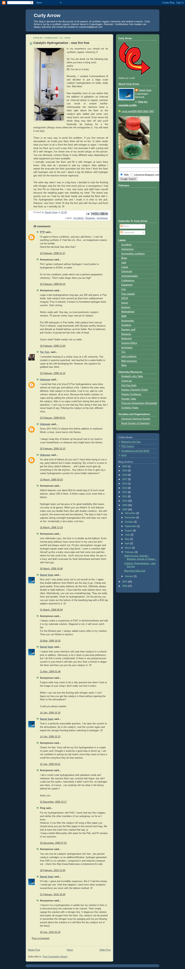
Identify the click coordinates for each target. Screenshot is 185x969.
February (130, 552)
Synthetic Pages (130, 407)
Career (124, 267)
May (127, 539)
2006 (125, 586)
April (127, 543)
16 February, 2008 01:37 (52, 253)
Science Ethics (129, 343)
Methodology (128, 311)
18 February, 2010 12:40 (52, 870)
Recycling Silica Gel (134, 571)
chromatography (129, 276)
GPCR (124, 298)
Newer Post (34, 950)
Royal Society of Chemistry (135, 423)
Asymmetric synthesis (133, 253)
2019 (125, 470)
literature (125, 307)
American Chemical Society (135, 419)
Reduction (126, 338)
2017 (125, 479)
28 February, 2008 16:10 (52, 448)
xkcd (123, 455)
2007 (125, 581)
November (130, 517)
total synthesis (129, 356)
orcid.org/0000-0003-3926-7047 (138, 111)
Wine (123, 365)
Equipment (126, 285)
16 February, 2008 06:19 (52, 284)
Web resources (129, 361)
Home (70, 950)
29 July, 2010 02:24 (50, 932)
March (128, 548)
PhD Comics (127, 446)
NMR (123, 316)
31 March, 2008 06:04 (51, 610)
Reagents (90, 218)
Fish (123, 289)
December (130, 513)
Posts (125, 226)
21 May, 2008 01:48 (50, 671)
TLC (123, 352)
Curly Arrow (47, 15)
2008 (125, 509)
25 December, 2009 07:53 (53, 843)
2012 (125, 492)
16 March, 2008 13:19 (51, 527)
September (131, 526)
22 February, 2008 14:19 (52, 373)
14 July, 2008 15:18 (50, 712)
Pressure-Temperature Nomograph (139, 403)
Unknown (45, 379)
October (129, 522)
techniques (102, 218)
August (129, 530)
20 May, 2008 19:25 (50, 641)
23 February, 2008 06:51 (52, 418)
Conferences (127, 280)
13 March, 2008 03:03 (51, 479)
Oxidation (126, 325)
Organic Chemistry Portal (134, 390)
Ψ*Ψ (42, 232)
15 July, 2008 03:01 (50, 764)
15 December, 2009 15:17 (53, 802)
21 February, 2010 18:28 (52, 894)
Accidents (78, 218)
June (128, 535)
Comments (128, 232)
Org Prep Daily (129, 385)
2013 (125, 488)
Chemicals (126, 271)
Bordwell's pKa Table (132, 376)
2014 (125, 483)
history (124, 303)
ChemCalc (126, 381)
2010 (125, 501)
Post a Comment (41, 938)
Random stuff (128, 329)
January (129, 576)
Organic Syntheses (131, 394)
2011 (125, 496)
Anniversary (127, 249)
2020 (125, 466)
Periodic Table (128, 399)
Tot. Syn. (45, 352)
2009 (125, 505)
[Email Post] (87, 213)
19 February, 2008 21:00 (52, 346)
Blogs (124, 258)
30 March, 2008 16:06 (51, 568)
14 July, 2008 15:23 (50, 736)
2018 (125, 475)
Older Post (105, 950)
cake (123, 262)
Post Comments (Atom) (55, 956)
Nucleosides (127, 320)
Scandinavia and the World (135, 451)
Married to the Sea (131, 442)
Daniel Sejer (46, 575)
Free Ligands (128, 294)
